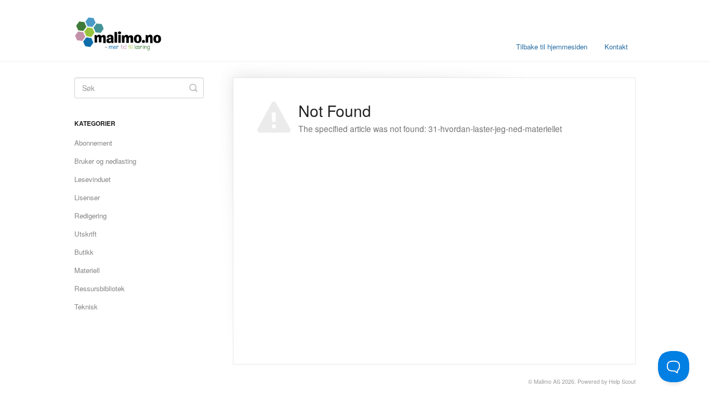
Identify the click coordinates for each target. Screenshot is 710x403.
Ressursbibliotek (99, 288)
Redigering (90, 215)
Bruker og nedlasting (105, 161)
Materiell (87, 270)
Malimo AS (547, 381)
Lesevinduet (92, 179)
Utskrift (85, 234)
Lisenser (87, 197)
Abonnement (93, 143)
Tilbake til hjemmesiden (551, 46)
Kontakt (616, 46)
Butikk (84, 252)
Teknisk (86, 306)
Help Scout (622, 381)
